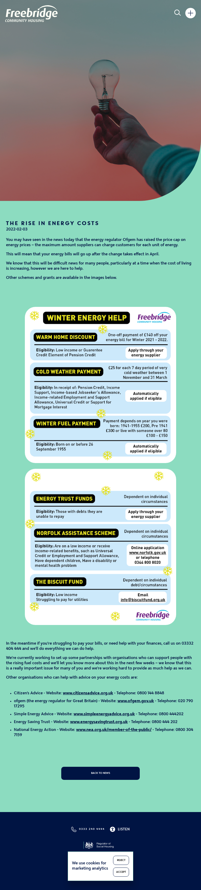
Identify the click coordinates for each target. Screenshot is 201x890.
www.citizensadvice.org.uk (88, 693)
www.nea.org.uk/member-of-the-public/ (114, 730)
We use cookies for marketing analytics (90, 866)
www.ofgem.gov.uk (136, 701)
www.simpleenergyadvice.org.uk (104, 714)
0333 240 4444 (92, 829)
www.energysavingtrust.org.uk (99, 722)
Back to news (100, 773)
